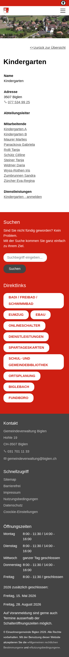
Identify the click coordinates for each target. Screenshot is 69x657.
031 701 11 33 (18, 451)
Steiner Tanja (14, 160)
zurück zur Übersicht (50, 48)
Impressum (12, 492)
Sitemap (9, 479)
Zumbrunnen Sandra (19, 175)
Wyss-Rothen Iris (17, 170)
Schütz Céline (14, 155)
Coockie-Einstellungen (20, 512)
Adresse (10, 92)
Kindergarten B (15, 134)
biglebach (19, 387)
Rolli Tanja (12, 150)
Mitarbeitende (15, 124)
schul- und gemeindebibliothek (28, 362)
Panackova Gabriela (19, 145)
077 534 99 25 (19, 102)
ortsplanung (22, 376)
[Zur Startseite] (6, 11)
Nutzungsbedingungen (20, 499)
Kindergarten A (15, 129)
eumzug (16, 315)
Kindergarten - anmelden (23, 197)
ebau (40, 315)
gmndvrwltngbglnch (32, 459)
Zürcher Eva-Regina (19, 181)
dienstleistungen (26, 337)
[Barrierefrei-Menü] (63, 2)
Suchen (15, 269)
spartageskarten (26, 347)
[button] (63, 11)
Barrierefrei (12, 486)
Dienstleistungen (18, 192)
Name (8, 76)
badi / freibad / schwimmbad (23, 300)
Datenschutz (13, 505)
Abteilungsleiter (17, 113)
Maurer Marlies (15, 139)
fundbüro (18, 398)
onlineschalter (24, 325)
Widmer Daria (14, 165)
